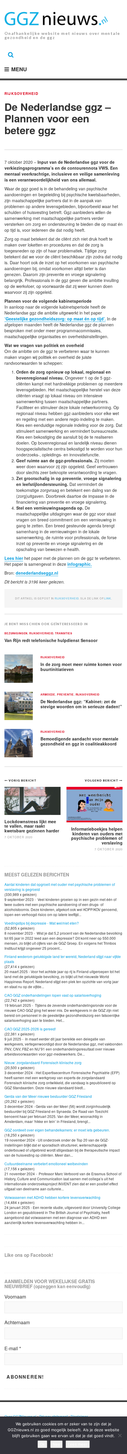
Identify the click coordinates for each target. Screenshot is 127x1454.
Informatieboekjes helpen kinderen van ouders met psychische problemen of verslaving (97, 835)
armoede (47, 694)
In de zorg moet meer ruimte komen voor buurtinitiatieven (81, 666)
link (107, 598)
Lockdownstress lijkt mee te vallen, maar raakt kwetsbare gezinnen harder (31, 826)
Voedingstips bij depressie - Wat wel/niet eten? (41, 922)
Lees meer (77, 1444)
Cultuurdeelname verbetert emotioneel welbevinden (46, 1163)
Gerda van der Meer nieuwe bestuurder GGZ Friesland (48, 1096)
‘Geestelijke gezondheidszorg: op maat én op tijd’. (55, 319)
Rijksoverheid (21, 93)
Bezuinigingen (15, 633)
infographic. (79, 564)
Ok (42, 1444)
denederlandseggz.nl (37, 573)
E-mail (12, 1348)
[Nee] (120, 1435)
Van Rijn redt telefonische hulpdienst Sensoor (50, 640)
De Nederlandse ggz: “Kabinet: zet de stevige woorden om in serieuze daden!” (81, 703)
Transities (63, 633)
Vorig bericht (23, 780)
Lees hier (13, 558)
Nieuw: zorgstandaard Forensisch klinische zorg (43, 1062)
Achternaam (17, 1322)
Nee (56, 1444)
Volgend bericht (102, 780)
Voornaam (15, 1296)
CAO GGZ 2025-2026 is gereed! (30, 1028)
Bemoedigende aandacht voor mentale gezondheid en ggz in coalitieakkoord (79, 741)
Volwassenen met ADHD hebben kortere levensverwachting (52, 1197)
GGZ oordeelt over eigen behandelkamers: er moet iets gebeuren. (57, 1129)
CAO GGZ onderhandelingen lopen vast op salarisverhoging (52, 995)
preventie (65, 694)
